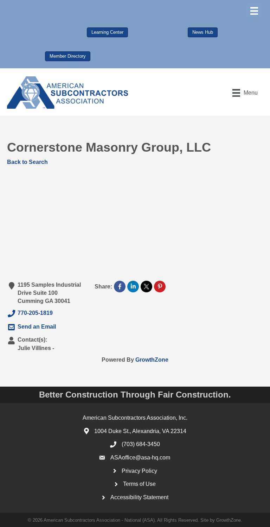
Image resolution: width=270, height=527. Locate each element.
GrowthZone (151, 360)
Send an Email (37, 327)
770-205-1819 (35, 313)
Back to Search (27, 162)
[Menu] (254, 11)
